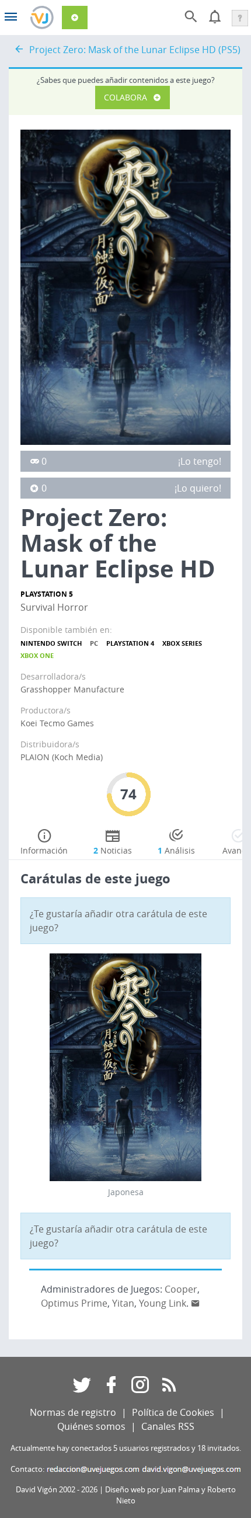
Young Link (162, 1303)
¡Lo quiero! (198, 488)
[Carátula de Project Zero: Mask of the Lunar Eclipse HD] (125, 286)
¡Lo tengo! (199, 461)
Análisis (176, 850)
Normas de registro (73, 1412)
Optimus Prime (74, 1303)
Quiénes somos (91, 1426)
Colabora (125, 97)
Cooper (181, 1289)
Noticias (112, 850)
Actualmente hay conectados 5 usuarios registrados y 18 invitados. (126, 1448)
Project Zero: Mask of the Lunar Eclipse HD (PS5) (134, 49)
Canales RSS (167, 1426)
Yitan (123, 1303)
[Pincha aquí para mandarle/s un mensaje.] (195, 1303)
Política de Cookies (173, 1412)
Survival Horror (54, 607)
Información (44, 850)
